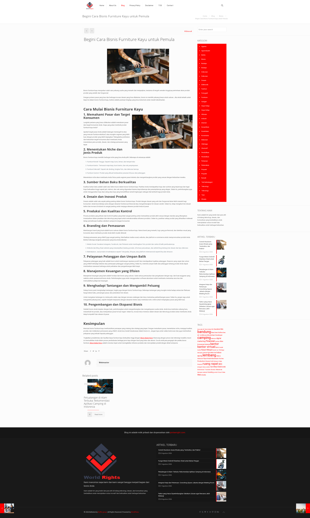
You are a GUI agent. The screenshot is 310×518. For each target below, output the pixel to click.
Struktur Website (215, 369)
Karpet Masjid (206, 350)
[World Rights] (89, 5)
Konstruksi (205, 135)
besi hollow (219, 332)
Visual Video (221, 372)
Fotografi (204, 93)
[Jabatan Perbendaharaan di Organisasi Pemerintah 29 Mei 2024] (7, 508)
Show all (189, 31)
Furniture (204, 97)
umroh (216, 372)
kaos (217, 347)
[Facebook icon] (200, 512)
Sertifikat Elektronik (218, 367)
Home (205, 16)
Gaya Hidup (205, 106)
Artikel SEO (210, 329)
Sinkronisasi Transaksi (204, 369)
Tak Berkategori (207, 182)
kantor (214, 344)
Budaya (204, 63)
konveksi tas (212, 352)
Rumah (203, 178)
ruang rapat (210, 363)
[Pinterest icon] (213, 512)
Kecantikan (205, 127)
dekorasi (213, 338)
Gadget (204, 102)
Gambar (217, 341)
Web (199, 375)
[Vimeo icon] (205, 512)
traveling (211, 372)
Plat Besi (221, 358)
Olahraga (204, 144)
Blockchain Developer (214, 335)
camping (204, 338)
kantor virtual (206, 346)
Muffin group (102, 512)
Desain (203, 80)
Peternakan (205, 165)
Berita (203, 55)
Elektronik (204, 85)
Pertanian (204, 161)
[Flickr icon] (210, 512)
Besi (212, 332)
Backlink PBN (218, 329)
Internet (204, 123)
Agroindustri (205, 51)
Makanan (204, 140)
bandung (204, 332)
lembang (209, 355)
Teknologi (205, 186)
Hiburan (204, 114)
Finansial (210, 341)
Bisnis (221, 16)
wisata (203, 375)
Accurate (199, 329)
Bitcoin (204, 335)
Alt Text (205, 329)
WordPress (135, 512)
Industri (204, 118)
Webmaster (104, 362)
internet (207, 344)
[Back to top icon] (223, 512)
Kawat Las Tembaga (218, 350)
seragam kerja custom (203, 367)
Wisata (203, 199)
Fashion (204, 89)
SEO (220, 364)
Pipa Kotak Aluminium (210, 358)
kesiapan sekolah (202, 352)
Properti (204, 169)
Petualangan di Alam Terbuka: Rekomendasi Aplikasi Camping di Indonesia (97, 402)
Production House (203, 361)
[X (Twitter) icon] (202, 512)
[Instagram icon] (215, 512)
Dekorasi (204, 72)
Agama (203, 46)
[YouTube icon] (208, 512)
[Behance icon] (218, 512)
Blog (213, 16)
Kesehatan (205, 131)
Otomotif (204, 148)
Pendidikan (205, 152)
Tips (203, 195)
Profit (211, 361)
